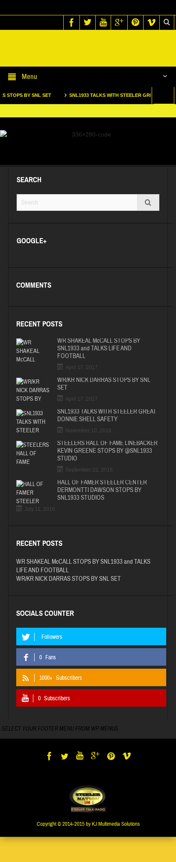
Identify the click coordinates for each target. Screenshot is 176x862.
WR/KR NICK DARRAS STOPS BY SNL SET (103, 384)
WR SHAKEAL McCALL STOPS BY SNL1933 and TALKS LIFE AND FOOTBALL (98, 348)
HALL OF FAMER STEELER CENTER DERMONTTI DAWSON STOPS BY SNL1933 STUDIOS (102, 490)
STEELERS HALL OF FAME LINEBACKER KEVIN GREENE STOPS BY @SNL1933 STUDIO (107, 451)
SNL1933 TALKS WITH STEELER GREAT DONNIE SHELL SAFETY (106, 415)
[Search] (148, 202)
